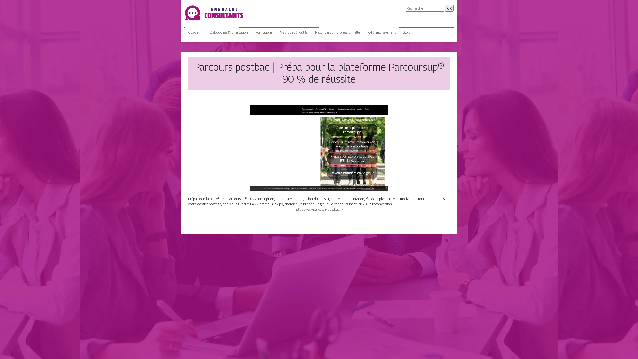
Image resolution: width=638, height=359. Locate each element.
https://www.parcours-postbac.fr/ (319, 209)
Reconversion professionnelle (337, 32)
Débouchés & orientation (229, 32)
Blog (406, 32)
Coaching (195, 32)
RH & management (381, 32)
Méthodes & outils (294, 32)
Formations (263, 32)
